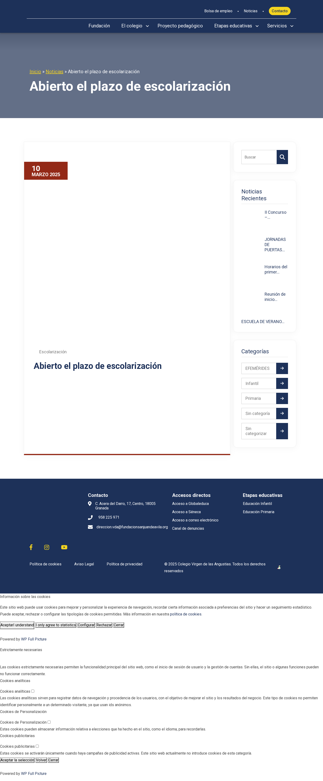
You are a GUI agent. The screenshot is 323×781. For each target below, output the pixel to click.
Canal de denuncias (188, 528)
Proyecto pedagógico (180, 26)
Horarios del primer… (276, 269)
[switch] (32, 691)
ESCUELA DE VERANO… (262, 321)
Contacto (280, 11)
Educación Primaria (258, 512)
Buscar (282, 157)
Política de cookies (45, 564)
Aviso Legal (84, 564)
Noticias (251, 11)
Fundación (99, 26)
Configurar (86, 625)
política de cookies (185, 614)
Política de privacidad (124, 564)
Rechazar (104, 625)
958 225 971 (108, 517)
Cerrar (119, 625)
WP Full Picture (34, 639)
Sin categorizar (256, 431)
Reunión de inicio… (275, 297)
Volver (41, 760)
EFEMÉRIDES (257, 368)
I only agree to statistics (56, 625)
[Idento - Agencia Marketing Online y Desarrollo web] (279, 567)
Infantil (251, 383)
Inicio (35, 71)
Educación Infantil (257, 503)
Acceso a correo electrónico (195, 520)
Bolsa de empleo (218, 11)
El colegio (131, 26)
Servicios (277, 26)
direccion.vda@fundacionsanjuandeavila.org (132, 527)
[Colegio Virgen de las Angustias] (50, 8)
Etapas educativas (233, 26)
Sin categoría (257, 413)
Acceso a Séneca (186, 512)
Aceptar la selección (17, 760)
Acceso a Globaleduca (190, 503)
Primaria (253, 398)
